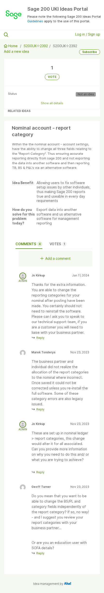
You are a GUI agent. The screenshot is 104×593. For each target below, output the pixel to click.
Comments (28, 244)
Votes (57, 244)
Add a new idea (16, 51)
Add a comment (58, 258)
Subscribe (89, 52)
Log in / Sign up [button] (87, 34)
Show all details (52, 103)
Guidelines (35, 21)
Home (13, 46)
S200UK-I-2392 (36, 46)
